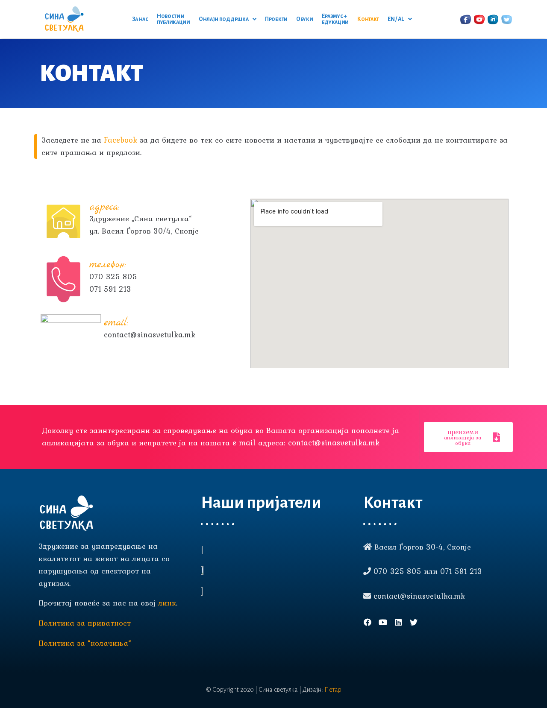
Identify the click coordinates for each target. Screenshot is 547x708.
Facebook (120, 140)
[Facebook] (367, 622)
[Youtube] (383, 622)
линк (167, 603)
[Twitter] (413, 622)
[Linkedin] (398, 622)
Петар (332, 689)
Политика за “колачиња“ (84, 643)
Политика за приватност (84, 623)
